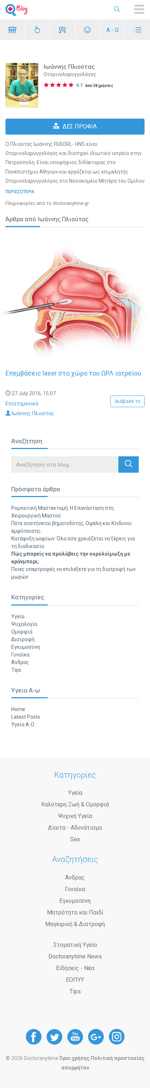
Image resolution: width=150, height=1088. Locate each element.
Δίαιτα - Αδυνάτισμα (75, 827)
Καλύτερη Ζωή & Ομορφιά (75, 804)
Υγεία (17, 616)
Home (18, 709)
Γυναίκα (20, 655)
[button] (128, 464)
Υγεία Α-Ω (22, 724)
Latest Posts (25, 717)
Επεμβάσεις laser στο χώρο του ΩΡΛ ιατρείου (73, 373)
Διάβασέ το (128, 401)
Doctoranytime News (75, 956)
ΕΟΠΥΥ (75, 979)
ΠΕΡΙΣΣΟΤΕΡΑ (19, 191)
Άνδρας (20, 662)
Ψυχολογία (24, 624)
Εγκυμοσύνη (25, 647)
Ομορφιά (21, 632)
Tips (16, 670)
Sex (75, 839)
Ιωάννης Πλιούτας (32, 413)
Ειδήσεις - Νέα (75, 968)
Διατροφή (23, 639)
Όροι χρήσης (74, 1058)
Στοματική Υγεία (75, 944)
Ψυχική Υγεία (75, 816)
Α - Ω (112, 30)
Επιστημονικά (21, 403)
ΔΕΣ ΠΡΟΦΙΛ (80, 126)
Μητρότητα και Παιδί (75, 912)
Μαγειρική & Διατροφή (75, 924)
